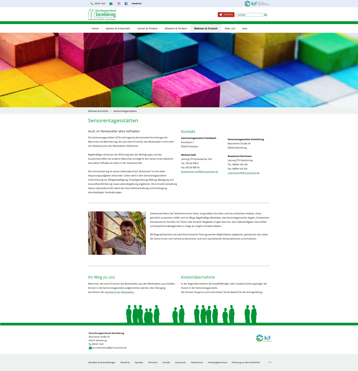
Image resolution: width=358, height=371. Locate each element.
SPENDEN (227, 14)
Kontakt (166, 362)
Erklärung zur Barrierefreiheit (246, 362)
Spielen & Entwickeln (118, 28)
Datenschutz (197, 362)
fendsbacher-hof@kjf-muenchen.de (199, 171)
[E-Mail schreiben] (111, 3)
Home (95, 28)
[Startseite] (102, 14)
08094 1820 (99, 3)
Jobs (244, 28)
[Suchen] (265, 14)
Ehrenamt (153, 362)
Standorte (125, 362)
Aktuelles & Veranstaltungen (101, 362)
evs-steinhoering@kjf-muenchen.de (109, 347)
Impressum (180, 362)
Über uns (230, 28)
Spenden (139, 362)
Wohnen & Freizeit (206, 28)
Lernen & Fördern (147, 28)
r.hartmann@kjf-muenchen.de (243, 172)
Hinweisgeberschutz (217, 362)
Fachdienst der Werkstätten (119, 292)
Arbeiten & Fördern (176, 28)
